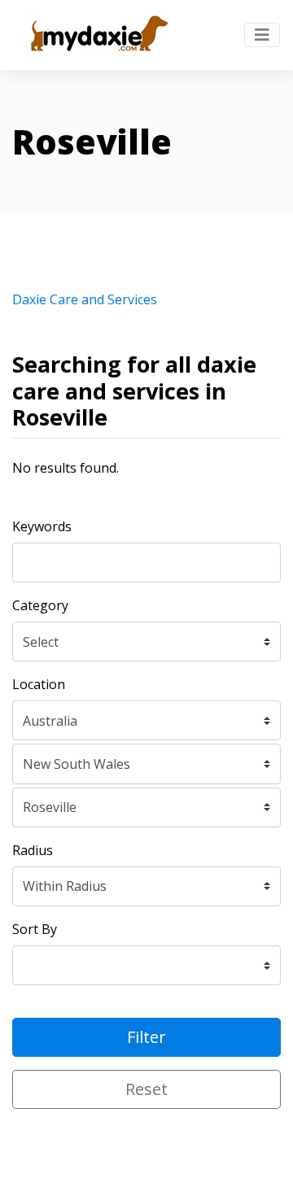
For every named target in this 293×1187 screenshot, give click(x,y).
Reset (146, 1089)
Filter (146, 1037)
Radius (32, 850)
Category (40, 605)
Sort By (34, 929)
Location (38, 684)
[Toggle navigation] (262, 35)
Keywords (42, 526)
